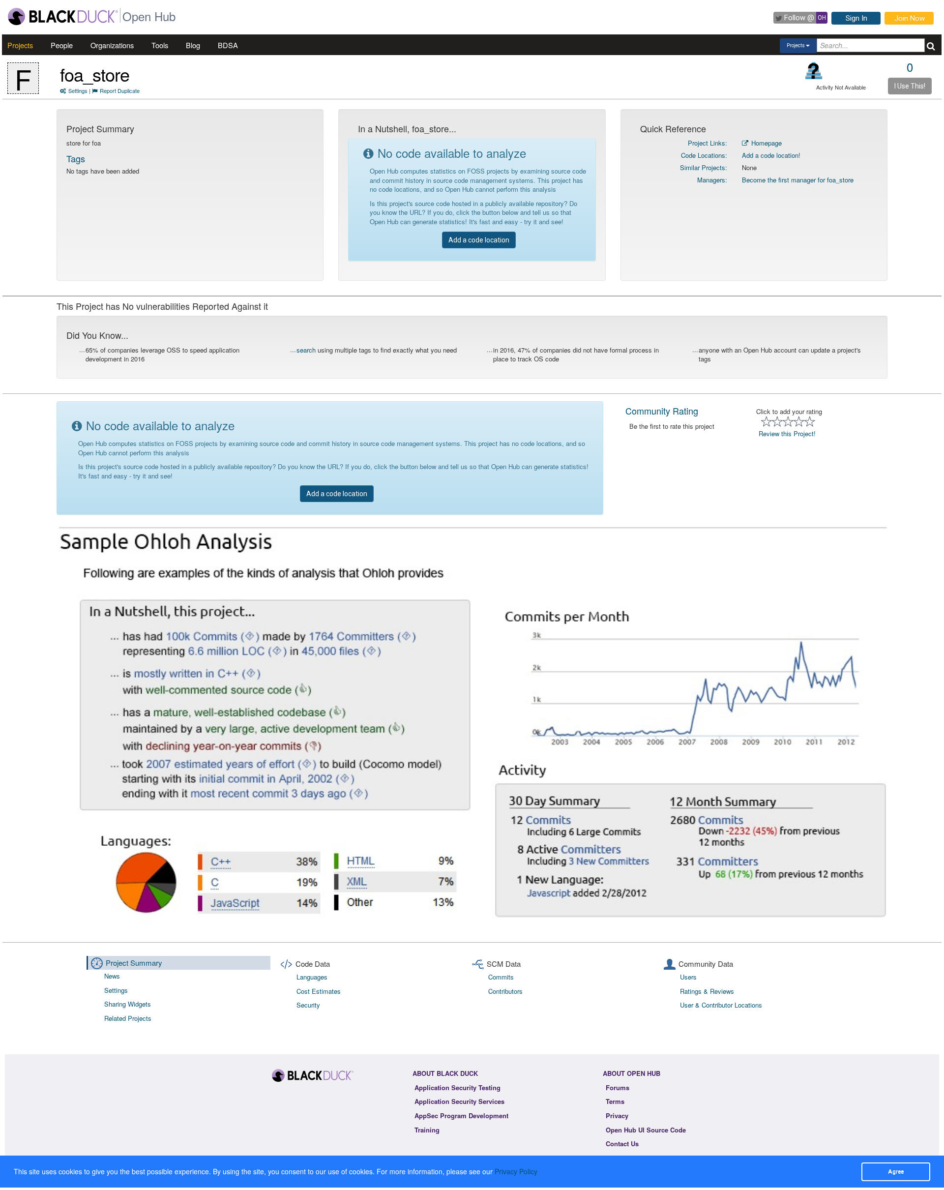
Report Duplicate (120, 90)
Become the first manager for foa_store (798, 179)
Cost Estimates (318, 991)
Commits (501, 977)
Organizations (112, 45)
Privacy (617, 1115)
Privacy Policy (516, 1171)
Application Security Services (459, 1101)
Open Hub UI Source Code (646, 1129)
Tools (159, 45)
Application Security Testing (457, 1087)
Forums (617, 1087)
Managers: (712, 179)
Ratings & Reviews (707, 991)
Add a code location (478, 240)
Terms (615, 1101)
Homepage (765, 143)
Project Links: (707, 143)
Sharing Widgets (127, 1004)
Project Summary (134, 962)
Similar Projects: (703, 167)
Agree (896, 1171)
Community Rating (661, 410)
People (62, 45)
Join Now (909, 18)
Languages (311, 977)
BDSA (228, 45)
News (112, 976)
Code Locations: (704, 155)
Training (427, 1129)
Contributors (505, 991)
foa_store (94, 74)
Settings (78, 90)
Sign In (856, 18)
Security (308, 1005)
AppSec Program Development (461, 1115)
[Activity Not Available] (814, 70)
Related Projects (127, 1018)
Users (688, 977)
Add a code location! (771, 155)
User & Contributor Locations (721, 1005)
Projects (20, 45)
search (306, 350)
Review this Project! (787, 433)
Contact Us (622, 1143)
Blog (193, 45)
